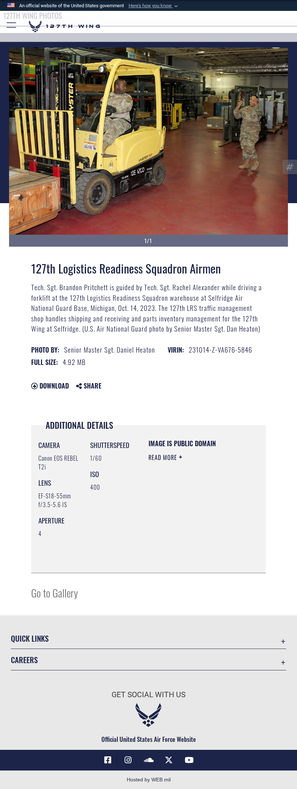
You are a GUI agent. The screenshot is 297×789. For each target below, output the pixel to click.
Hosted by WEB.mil (149, 779)
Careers (24, 659)
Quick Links (30, 638)
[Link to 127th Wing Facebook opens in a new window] (108, 760)
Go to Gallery (54, 592)
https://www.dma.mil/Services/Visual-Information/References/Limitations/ (192, 549)
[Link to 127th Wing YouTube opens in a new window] (189, 760)
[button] (154, 5)
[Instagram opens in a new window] (128, 760)
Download (53, 385)
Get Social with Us (148, 694)
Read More (163, 457)
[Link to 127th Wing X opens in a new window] (168, 760)
